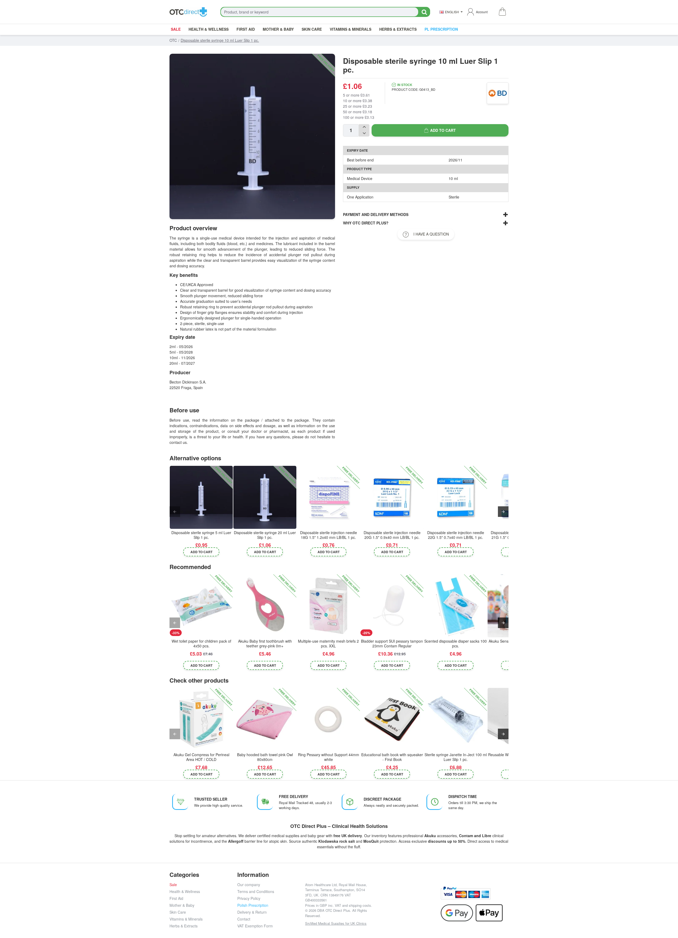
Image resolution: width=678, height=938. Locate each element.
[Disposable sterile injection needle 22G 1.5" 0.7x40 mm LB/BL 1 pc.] (455, 497)
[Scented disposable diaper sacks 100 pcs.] (455, 605)
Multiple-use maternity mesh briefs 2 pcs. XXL (328, 643)
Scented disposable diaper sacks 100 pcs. (455, 643)
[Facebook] (383, 897)
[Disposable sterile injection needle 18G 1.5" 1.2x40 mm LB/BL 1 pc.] (328, 497)
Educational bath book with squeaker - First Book (392, 757)
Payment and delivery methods (375, 214)
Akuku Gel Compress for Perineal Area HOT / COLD (201, 757)
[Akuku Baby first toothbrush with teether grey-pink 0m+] (264, 605)
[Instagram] (395, 897)
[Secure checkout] (465, 893)
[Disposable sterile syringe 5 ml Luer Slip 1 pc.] (201, 497)
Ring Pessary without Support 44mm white (328, 757)
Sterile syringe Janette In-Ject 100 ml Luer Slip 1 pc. (456, 757)
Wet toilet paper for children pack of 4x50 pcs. (201, 643)
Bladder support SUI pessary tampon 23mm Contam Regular (392, 643)
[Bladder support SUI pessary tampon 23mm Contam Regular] (391, 605)
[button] (440, 130)
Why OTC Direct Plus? (366, 223)
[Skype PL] (407, 909)
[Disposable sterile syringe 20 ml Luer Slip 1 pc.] (264, 497)
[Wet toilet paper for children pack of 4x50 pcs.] (201, 605)
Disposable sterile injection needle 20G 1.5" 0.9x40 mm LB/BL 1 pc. (392, 535)
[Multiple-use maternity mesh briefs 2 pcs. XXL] (328, 605)
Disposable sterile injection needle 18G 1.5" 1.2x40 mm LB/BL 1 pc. (328, 535)
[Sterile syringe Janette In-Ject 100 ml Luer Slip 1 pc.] (455, 719)
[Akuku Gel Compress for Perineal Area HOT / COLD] (201, 719)
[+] (364, 127)
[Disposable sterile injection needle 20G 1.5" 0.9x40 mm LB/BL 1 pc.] (391, 497)
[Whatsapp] (430, 897)
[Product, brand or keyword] (424, 11)
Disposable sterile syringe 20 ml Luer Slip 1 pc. (265, 535)
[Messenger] (418, 897)
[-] (364, 133)
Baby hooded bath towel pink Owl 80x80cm (265, 757)
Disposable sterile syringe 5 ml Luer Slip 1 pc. (201, 535)
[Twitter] (407, 897)
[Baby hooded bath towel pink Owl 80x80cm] (264, 719)
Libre (486, 835)
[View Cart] (502, 12)
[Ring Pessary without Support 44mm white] (328, 719)
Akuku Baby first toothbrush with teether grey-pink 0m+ (265, 643)
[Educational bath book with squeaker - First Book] (391, 719)
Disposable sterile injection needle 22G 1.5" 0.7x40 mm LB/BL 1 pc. (455, 535)
